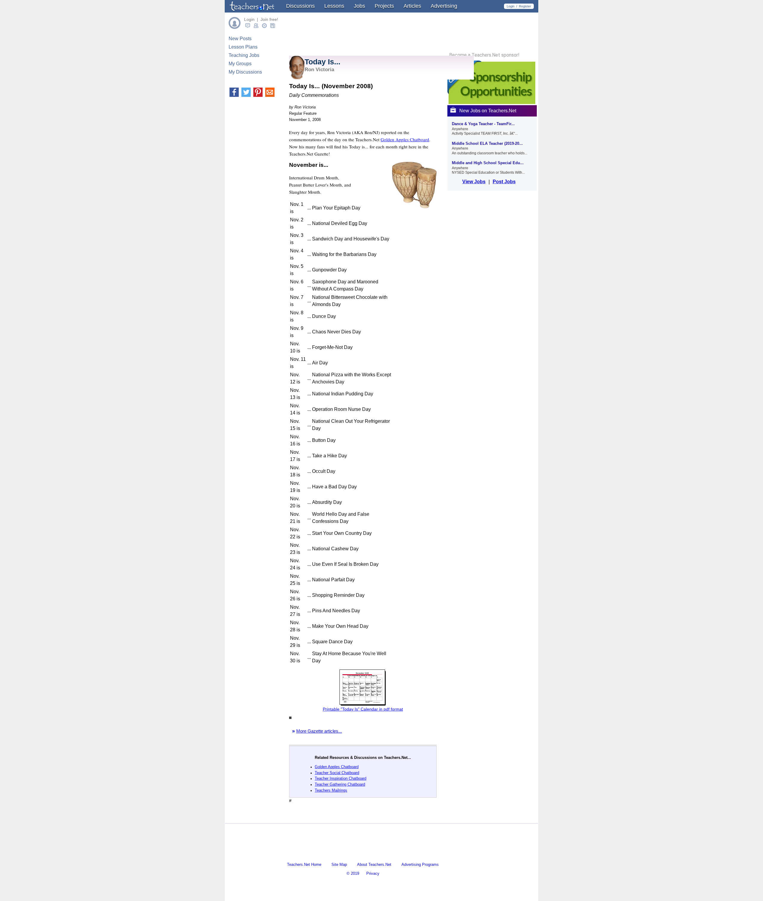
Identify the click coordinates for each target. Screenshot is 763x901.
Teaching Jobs (244, 55)
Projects (384, 6)
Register (525, 6)
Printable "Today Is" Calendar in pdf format (363, 709)
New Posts (240, 38)
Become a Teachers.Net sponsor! (484, 55)
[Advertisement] (359, 818)
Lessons (334, 6)
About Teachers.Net (374, 864)
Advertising (444, 6)
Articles (412, 6)
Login (510, 6)
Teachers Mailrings (331, 790)
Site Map (339, 864)
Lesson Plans (243, 46)
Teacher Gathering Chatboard (340, 784)
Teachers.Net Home (304, 864)
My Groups (240, 63)
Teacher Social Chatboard (337, 772)
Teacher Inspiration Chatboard (340, 778)
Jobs (359, 6)
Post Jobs (504, 181)
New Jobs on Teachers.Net (487, 110)
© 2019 (353, 873)
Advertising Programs (420, 864)
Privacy (372, 873)
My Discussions (245, 71)
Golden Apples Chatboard (405, 139)
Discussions (300, 6)
